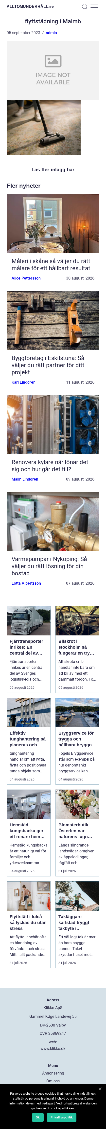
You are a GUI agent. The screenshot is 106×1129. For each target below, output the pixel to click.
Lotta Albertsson (26, 583)
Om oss (53, 1081)
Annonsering (53, 1073)
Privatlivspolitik (62, 1117)
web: (53, 1042)
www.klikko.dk (52, 1048)
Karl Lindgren (23, 382)
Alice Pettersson (26, 278)
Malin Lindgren (25, 479)
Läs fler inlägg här (53, 169)
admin (51, 32)
